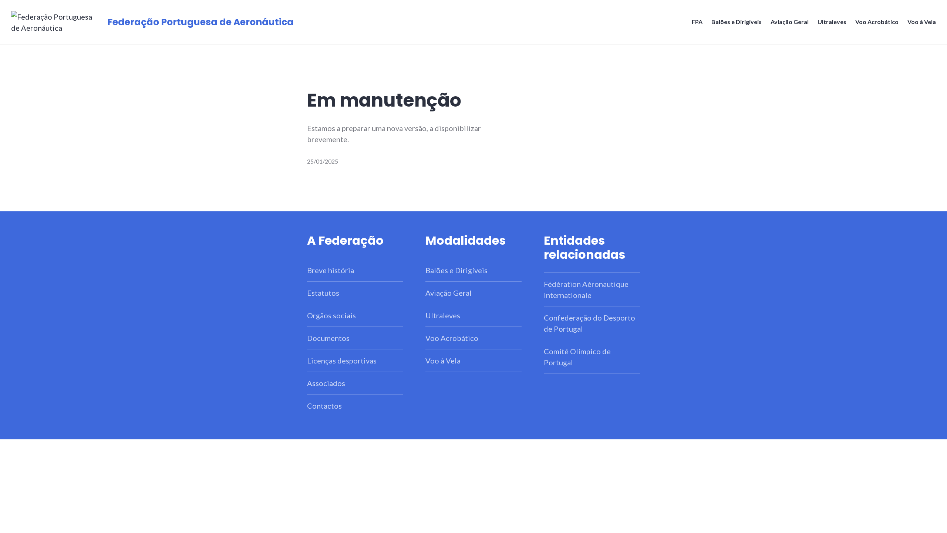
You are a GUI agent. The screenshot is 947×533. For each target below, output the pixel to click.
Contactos (324, 405)
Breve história (330, 270)
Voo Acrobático (877, 21)
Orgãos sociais (331, 315)
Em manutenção (384, 100)
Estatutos (323, 292)
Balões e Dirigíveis (736, 21)
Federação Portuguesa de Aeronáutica (200, 22)
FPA (697, 21)
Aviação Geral (790, 21)
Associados (326, 383)
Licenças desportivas (342, 360)
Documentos (328, 337)
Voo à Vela (921, 21)
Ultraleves (832, 21)
